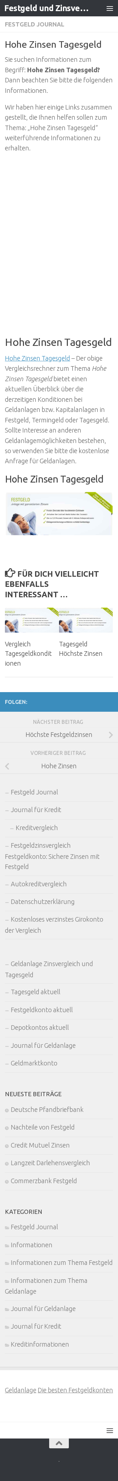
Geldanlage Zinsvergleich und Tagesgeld (49, 969)
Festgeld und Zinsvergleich (46, 8)
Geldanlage (20, 1390)
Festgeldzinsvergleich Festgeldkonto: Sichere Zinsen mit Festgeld (52, 856)
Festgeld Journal (34, 24)
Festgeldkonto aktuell (42, 1009)
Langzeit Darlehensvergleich (50, 1162)
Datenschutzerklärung (43, 901)
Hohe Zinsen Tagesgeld (37, 358)
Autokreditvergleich (39, 884)
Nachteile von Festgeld (43, 1127)
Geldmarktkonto (34, 1063)
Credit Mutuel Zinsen (40, 1145)
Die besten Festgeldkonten (75, 1390)
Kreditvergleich (37, 827)
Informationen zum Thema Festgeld (62, 1262)
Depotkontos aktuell (40, 1027)
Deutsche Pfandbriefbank (47, 1109)
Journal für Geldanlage (43, 1045)
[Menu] (110, 8)
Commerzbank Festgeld (44, 1180)
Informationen (31, 1245)
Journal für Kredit (36, 809)
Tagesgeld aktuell (35, 992)
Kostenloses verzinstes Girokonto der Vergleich (54, 925)
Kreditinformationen (40, 1344)
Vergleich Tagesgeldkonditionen (28, 653)
